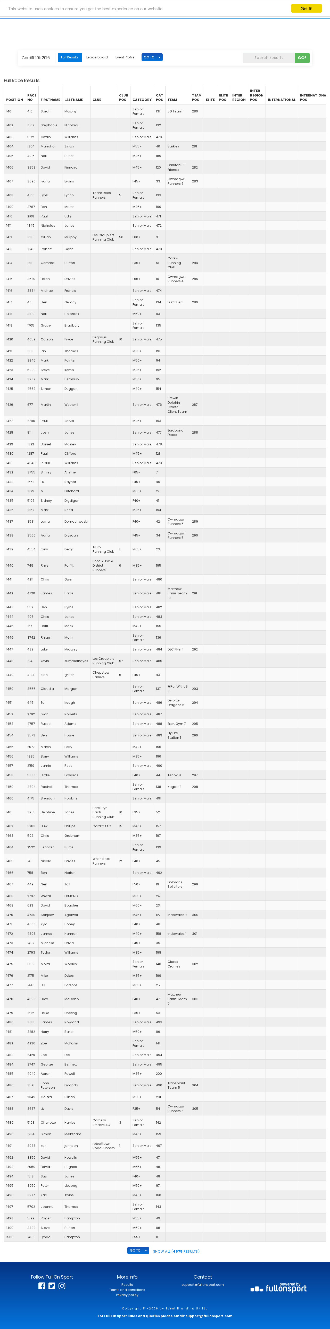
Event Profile (125, 57)
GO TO (149, 57)
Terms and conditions (127, 1290)
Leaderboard (97, 57)
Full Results (70, 57)
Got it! (306, 8)
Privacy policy (127, 1295)
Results (127, 1284)
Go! (302, 58)
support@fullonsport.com (203, 1284)
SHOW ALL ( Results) (176, 1251)
